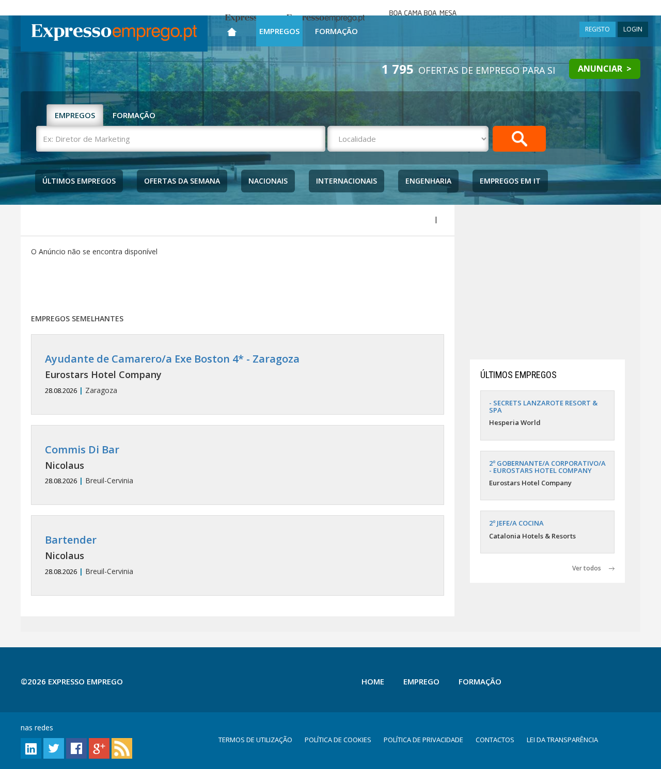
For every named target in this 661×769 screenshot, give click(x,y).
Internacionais (346, 181)
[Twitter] (53, 747)
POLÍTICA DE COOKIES (338, 739)
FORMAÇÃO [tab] (134, 115)
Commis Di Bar (82, 449)
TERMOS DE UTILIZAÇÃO (255, 739)
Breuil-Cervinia (89, 465)
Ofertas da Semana (182, 181)
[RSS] (122, 747)
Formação (336, 31)
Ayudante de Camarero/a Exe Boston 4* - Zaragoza (172, 359)
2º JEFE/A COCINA (516, 523)
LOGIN (632, 29)
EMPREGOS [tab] (75, 115)
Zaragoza (172, 374)
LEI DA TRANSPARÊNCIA (562, 739)
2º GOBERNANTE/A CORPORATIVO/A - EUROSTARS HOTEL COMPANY (547, 467)
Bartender (71, 540)
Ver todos (590, 568)
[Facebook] (76, 747)
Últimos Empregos (79, 181)
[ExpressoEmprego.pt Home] (114, 33)
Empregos (279, 31)
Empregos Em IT (510, 181)
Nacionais (268, 181)
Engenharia (428, 181)
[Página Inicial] (232, 29)
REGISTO (597, 29)
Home (372, 681)
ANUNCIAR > (605, 68)
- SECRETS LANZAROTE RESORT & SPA (543, 406)
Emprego (421, 681)
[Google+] (99, 747)
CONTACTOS (495, 739)
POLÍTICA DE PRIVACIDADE (423, 739)
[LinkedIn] (31, 747)
